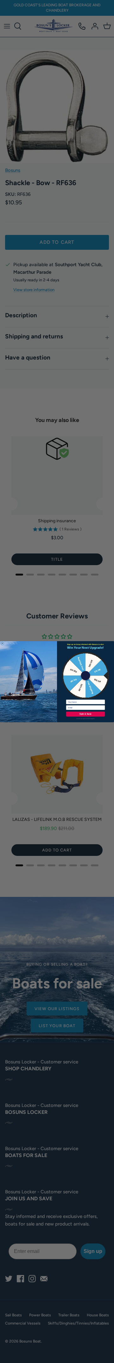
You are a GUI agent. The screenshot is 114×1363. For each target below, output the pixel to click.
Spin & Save (85, 714)
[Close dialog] (2, 643)
